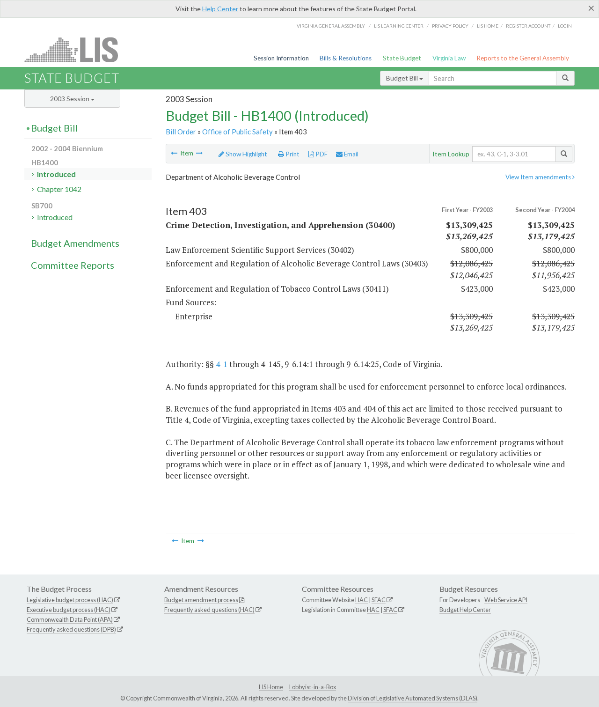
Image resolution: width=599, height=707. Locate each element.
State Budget (402, 58)
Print (292, 154)
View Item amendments (538, 177)
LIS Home (271, 687)
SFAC (379, 600)
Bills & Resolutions (346, 58)
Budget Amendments (75, 243)
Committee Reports (72, 265)
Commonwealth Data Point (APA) (70, 619)
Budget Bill (402, 78)
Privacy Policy (450, 26)
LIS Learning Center (399, 26)
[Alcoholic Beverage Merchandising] (199, 153)
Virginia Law (449, 58)
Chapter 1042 (59, 188)
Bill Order (181, 131)
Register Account (528, 26)
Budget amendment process (201, 600)
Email (350, 154)
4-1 (221, 364)
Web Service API (505, 600)
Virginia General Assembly (331, 26)
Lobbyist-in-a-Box (312, 687)
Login (565, 26)
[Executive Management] (174, 153)
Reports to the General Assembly (522, 58)
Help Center (220, 9)
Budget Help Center (465, 609)
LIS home (487, 26)
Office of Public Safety (237, 131)
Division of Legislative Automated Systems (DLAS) (412, 698)
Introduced (56, 173)
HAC (361, 600)
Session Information (281, 58)
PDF (321, 154)
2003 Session (70, 99)
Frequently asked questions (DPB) (71, 629)
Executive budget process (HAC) (68, 609)
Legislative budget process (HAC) (70, 600)
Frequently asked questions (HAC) (209, 609)
